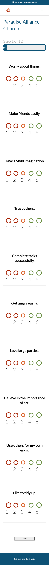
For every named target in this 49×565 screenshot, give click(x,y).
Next (25, 539)
